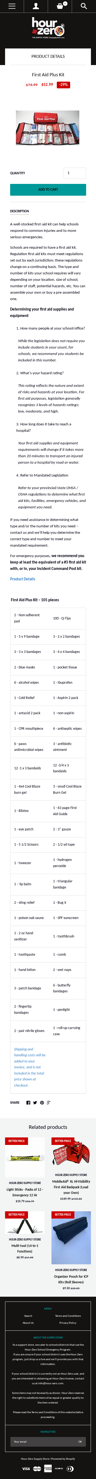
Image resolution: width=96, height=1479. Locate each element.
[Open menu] (12, 6)
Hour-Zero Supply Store (25, 1183)
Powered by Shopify (63, 1459)
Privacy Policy (67, 1323)
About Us (28, 1323)
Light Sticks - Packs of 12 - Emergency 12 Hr (25, 1192)
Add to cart (48, 189)
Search (28, 1316)
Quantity (17, 173)
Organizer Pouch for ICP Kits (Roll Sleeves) (71, 1279)
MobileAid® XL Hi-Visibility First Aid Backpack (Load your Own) (71, 1187)
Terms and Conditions (68, 1316)
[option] (47, 127)
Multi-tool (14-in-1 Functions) (24, 1248)
